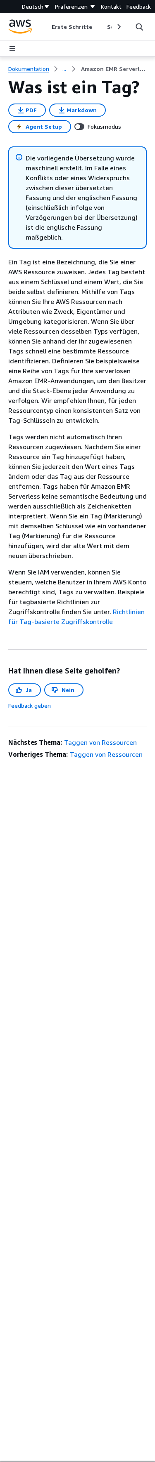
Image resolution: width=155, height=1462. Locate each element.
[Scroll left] (46, 26)
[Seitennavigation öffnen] (12, 48)
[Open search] (139, 27)
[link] (114, 69)
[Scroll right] (118, 26)
